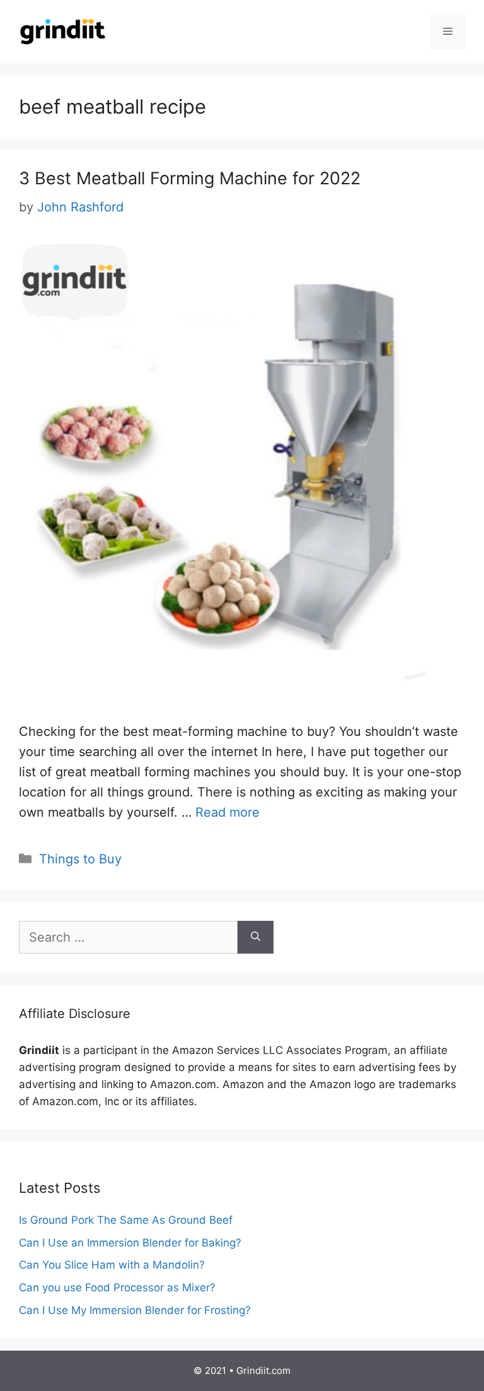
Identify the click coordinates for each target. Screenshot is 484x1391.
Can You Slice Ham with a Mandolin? (112, 1264)
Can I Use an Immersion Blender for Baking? (130, 1242)
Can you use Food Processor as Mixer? (117, 1287)
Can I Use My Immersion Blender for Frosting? (135, 1310)
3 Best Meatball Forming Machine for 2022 (189, 178)
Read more (227, 812)
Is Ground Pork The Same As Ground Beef (126, 1220)
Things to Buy (80, 859)
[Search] (256, 937)
